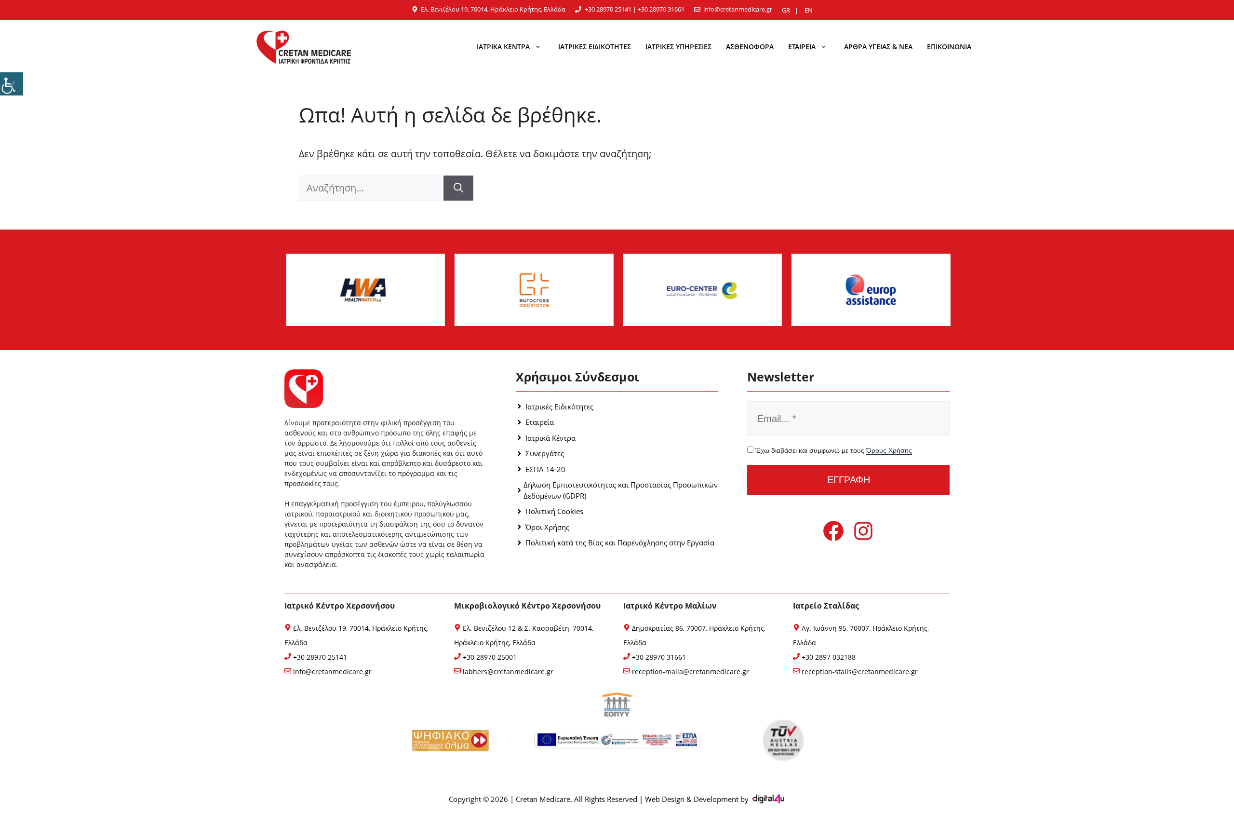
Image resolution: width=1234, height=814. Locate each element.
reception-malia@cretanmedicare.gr (689, 671)
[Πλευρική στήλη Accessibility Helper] (11, 83)
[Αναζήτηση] (458, 188)
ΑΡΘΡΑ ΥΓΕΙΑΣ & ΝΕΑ (878, 46)
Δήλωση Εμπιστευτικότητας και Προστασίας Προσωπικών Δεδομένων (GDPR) (620, 490)
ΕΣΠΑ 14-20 (545, 469)
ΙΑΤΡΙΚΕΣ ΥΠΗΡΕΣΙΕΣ (678, 46)
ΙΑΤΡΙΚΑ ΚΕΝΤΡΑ (503, 46)
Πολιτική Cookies (554, 511)
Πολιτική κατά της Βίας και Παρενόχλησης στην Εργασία (619, 542)
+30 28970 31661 (661, 9)
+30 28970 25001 (489, 657)
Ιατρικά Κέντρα (550, 438)
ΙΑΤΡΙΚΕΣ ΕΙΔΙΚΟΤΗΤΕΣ (594, 46)
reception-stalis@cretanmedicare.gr (859, 671)
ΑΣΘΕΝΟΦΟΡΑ (750, 46)
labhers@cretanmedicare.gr (507, 671)
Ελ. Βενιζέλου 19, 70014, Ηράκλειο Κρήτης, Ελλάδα (493, 9)
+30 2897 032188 (828, 657)
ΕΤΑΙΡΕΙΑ (802, 46)
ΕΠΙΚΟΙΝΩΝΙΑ (949, 46)
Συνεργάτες (544, 453)
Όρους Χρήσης (889, 450)
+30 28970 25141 (608, 9)
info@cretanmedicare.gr (737, 9)
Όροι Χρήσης (547, 527)
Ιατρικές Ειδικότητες (559, 406)
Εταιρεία (539, 422)
